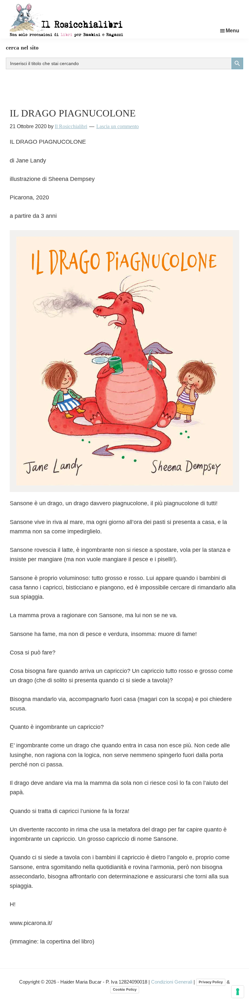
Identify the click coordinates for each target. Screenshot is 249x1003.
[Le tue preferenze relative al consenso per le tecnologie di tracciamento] (237, 992)
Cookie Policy (124, 989)
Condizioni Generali (172, 982)
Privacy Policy (211, 982)
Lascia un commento (117, 126)
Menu (232, 30)
